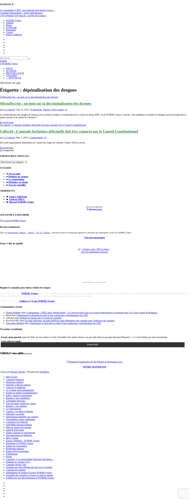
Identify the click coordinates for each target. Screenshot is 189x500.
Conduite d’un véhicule (17, 422)
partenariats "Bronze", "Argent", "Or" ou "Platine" (29, 232)
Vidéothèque (12, 454)
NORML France (13, 20)
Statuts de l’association (16, 446)
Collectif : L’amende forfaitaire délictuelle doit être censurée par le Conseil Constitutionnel (69, 131)
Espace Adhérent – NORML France (23, 440)
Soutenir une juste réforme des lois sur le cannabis (29, 467)
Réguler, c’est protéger (16, 406)
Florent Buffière (13, 312)
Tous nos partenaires (94, 237)
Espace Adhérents (18, 196)
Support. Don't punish (53, 109)
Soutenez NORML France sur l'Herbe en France (94, 282)
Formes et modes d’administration (21, 393)
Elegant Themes (17, 372)
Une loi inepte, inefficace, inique (21, 403)
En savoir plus (6, 122)
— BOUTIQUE (13, 78)
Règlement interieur (15, 448)
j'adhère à (24, 301)
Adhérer (10, 23)
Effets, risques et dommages (19, 395)
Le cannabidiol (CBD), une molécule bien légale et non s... (27, 10)
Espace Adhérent (14, 34)
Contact (9, 32)
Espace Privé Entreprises (17, 451)
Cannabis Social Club (16, 464)
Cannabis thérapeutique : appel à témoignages (21, 13)
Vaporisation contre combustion (20, 419)
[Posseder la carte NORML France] (13, 220)
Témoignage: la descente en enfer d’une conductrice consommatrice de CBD (52, 315)
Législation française (15, 401)
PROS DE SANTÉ (15, 73)
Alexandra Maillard (15, 323)
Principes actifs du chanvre (18, 385)
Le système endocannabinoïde (20, 390)
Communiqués (36, 137)
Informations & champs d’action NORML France (29, 472)
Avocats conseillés (17, 185)
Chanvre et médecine (16, 387)
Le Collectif (9, 109)
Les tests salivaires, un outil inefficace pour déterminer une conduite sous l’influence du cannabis (69, 320)
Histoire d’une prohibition (18, 398)
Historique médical (14, 382)
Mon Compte (12, 438)
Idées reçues (11, 377)
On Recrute (11, 27)
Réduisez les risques (18, 176)
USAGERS (11, 75)
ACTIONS (11, 71)
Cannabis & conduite (16, 470)
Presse (9, 25)
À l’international (13, 409)
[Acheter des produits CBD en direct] (94, 264)
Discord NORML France (21, 202)
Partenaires (11, 30)
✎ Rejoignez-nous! (94, 209)
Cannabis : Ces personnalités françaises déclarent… (30, 459)
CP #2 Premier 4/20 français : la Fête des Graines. (23, 15)
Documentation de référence (19, 435)
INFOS (9, 68)
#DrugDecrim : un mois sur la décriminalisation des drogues (45, 103)
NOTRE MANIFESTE (94, 367)
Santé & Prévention (15, 430)
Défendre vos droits (15, 414)
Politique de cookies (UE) (18, 462)
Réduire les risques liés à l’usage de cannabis (40, 318)
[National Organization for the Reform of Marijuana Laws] (94, 362)
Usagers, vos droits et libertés (19, 411)
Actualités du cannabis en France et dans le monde (29, 475)
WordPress (44, 372)
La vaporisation (16, 179)
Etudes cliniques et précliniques (20, 432)
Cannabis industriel (15, 379)
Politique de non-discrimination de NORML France (30, 478)
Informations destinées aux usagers (22, 417)
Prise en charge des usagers (18, 427)
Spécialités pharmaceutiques (19, 424)
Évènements (36, 109)
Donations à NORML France (19, 443)
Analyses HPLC (17, 199)
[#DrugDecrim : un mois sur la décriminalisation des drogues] (29, 97)
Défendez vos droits (18, 182)
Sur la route (14, 174)
